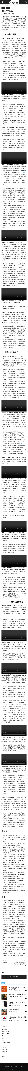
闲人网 (14, 1069)
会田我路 (4, 1047)
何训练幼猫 (4, 962)
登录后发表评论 (14, 976)
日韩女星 (4, 1040)
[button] (26, 2)
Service (10, 998)
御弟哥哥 (5, 13)
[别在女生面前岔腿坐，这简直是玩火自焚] (4, 1018)
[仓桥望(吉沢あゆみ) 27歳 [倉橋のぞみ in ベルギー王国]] (4, 997)
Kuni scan (4, 1049)
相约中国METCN (6, 1031)
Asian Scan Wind (6, 1042)
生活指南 (8, 1065)
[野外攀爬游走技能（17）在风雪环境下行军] (4, 989)
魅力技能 (6, 5)
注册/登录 (21, 1066)
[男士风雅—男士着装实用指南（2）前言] (4, 1004)
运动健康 (23, 1065)
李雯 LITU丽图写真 (14, 1009)
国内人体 (4, 1036)
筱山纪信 (4, 1045)
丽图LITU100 (5, 1033)
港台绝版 (4, 1029)
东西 (11, 1066)
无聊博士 (10, 1020)
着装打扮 (13, 1065)
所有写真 (4, 1027)
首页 (2, 5)
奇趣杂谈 (7, 1066)
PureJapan (4, 1051)
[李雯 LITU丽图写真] (4, 1012)
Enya (3, 1054)
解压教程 (4, 1056)
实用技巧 (11, 5)
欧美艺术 (4, 1038)
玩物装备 (18, 1065)
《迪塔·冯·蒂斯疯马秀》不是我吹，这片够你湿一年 (20, 964)
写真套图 (15, 1066)
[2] (24, 172)
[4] (21, 443)
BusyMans (11, 990)
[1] (23, 172)
